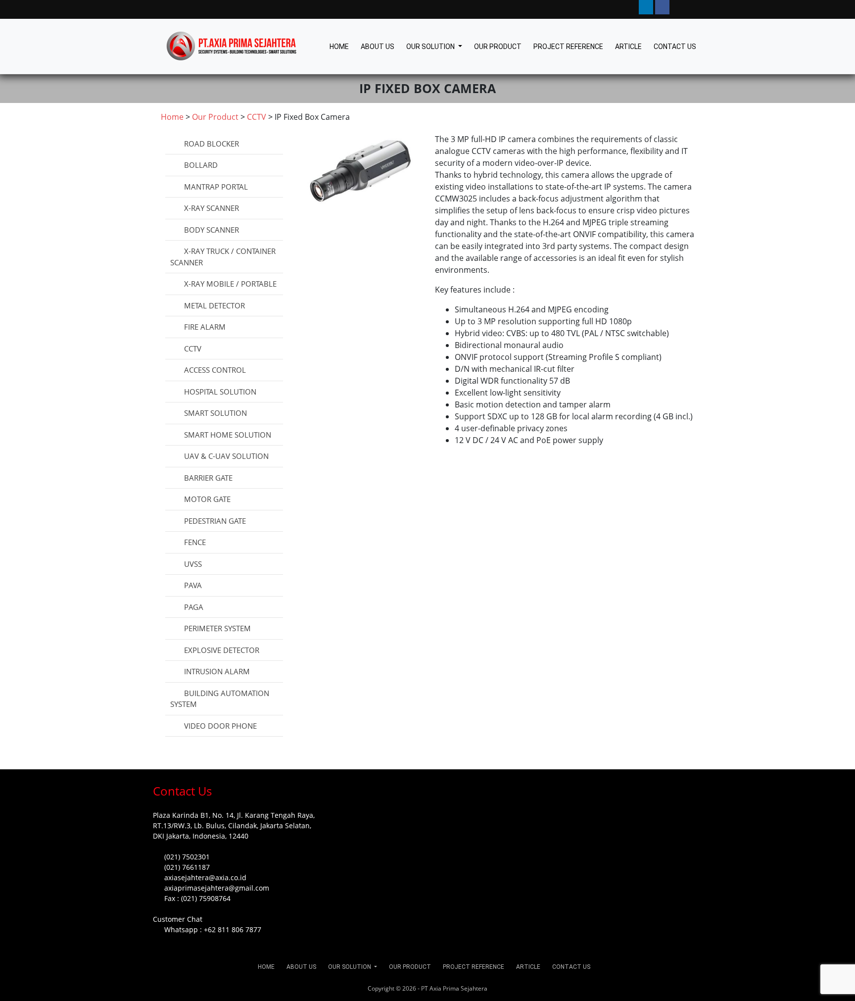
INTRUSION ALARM (217, 671)
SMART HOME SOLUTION (227, 435)
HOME (339, 46)
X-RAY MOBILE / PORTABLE (230, 284)
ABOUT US (377, 46)
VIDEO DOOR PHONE (220, 726)
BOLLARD (201, 165)
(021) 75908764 (206, 898)
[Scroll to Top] (19, 984)
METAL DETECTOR (214, 305)
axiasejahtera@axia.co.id (205, 877)
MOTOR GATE (207, 499)
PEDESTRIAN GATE (215, 521)
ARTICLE (628, 46)
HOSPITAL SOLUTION (220, 392)
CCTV (192, 348)
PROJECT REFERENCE (568, 46)
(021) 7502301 (187, 856)
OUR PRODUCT (498, 46)
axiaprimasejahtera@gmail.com (216, 888)
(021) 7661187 (187, 867)
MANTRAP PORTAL (216, 187)
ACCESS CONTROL (215, 370)
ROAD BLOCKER (211, 144)
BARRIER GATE (208, 478)
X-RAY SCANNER (211, 208)
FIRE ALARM (205, 327)
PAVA (193, 585)
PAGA (193, 607)
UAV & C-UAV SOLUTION (226, 456)
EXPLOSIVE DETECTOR (221, 650)
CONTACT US (675, 46)
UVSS (193, 564)
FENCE (195, 542)
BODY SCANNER (211, 230)
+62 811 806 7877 (232, 929)
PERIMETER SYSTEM (217, 628)
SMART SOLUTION (215, 413)
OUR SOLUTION (431, 46)
